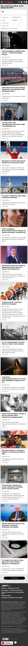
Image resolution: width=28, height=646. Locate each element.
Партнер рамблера (13, 639)
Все (3, 11)
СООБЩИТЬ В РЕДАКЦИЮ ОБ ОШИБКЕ (12, 597)
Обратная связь (6, 595)
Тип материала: (5, 17)
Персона (4, 173)
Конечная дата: (5, 25)
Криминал (5, 100)
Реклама (4, 588)
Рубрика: (4, 20)
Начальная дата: (5, 23)
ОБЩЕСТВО (5, 65)
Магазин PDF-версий (16, 590)
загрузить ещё (14, 578)
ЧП (2, 243)
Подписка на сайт (13, 588)
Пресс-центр (5, 590)
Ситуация (5, 138)
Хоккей (4, 319)
